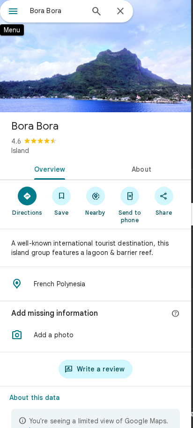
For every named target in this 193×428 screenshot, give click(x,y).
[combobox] (56, 10)
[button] (95, 335)
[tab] (48, 168)
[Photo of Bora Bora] (95, 56)
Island (20, 150)
